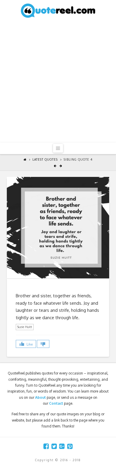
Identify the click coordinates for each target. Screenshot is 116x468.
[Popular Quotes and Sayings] (58, 10)
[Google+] (62, 446)
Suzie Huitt (24, 327)
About (40, 397)
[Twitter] (54, 446)
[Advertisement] (58, 81)
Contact (56, 403)
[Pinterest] (70, 446)
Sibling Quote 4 (78, 159)
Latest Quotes (45, 159)
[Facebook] (46, 446)
